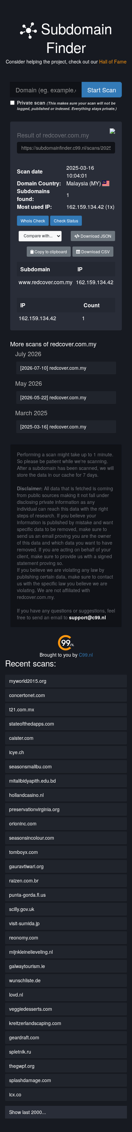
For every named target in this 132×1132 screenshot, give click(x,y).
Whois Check (33, 220)
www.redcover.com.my (45, 282)
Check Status (66, 220)
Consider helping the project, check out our (66, 61)
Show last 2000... (27, 1112)
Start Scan (101, 89)
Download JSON (95, 236)
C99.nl (86, 654)
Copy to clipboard (50, 251)
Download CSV (95, 251)
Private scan (67, 105)
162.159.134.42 (94, 282)
